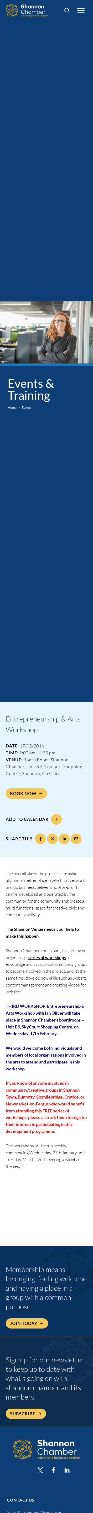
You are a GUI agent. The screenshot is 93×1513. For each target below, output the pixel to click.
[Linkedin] (67, 1470)
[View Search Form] (67, 10)
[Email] (76, 838)
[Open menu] (80, 10)
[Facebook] (40, 838)
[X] (52, 838)
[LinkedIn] (64, 838)
